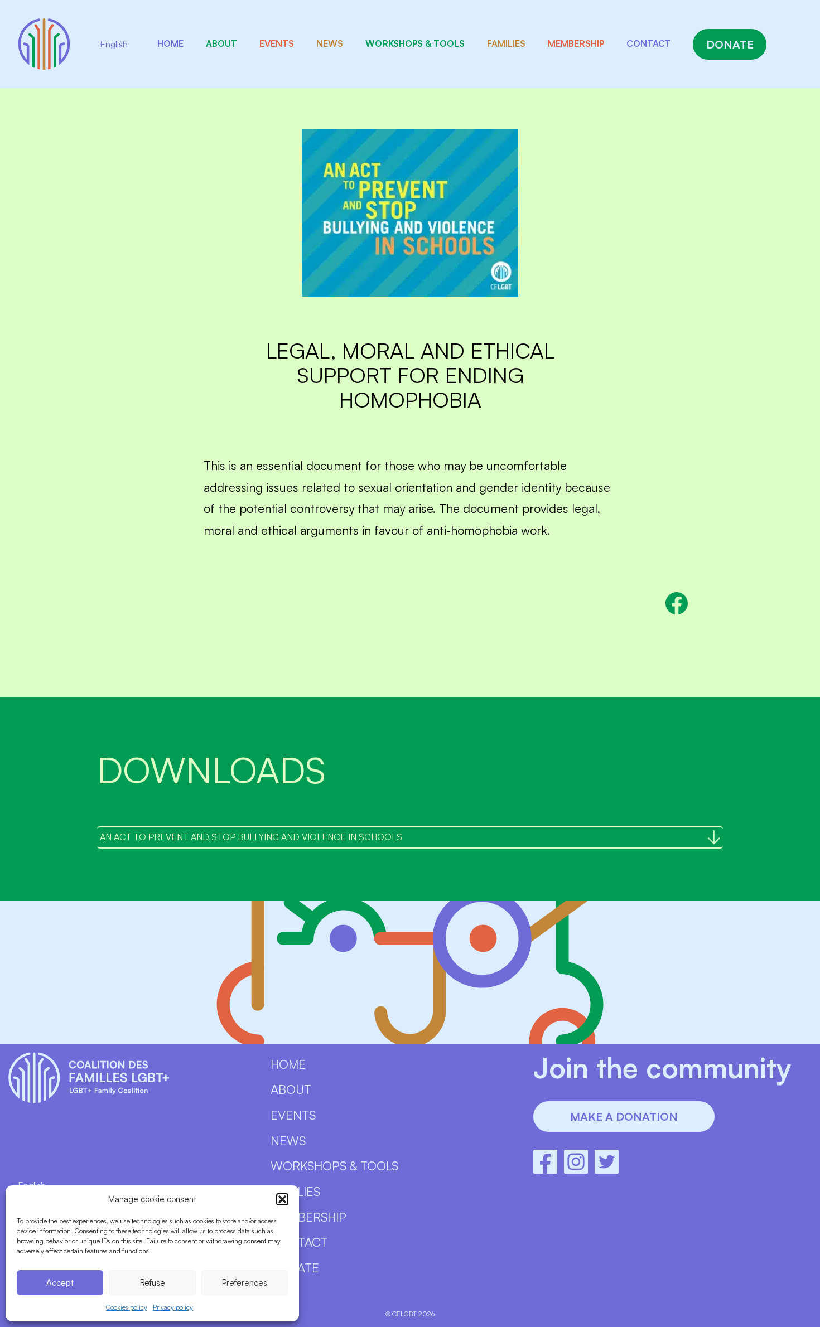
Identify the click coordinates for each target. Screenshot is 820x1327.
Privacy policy (173, 1307)
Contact (648, 43)
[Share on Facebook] (676, 603)
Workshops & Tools (415, 43)
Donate (730, 44)
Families (506, 43)
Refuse (152, 1282)
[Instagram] (576, 1162)
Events (276, 43)
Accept (60, 1282)
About (221, 43)
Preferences (244, 1282)
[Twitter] (607, 1162)
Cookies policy (126, 1307)
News (329, 43)
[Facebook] (545, 1162)
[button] (282, 1199)
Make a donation (624, 1116)
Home (170, 43)
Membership (576, 43)
